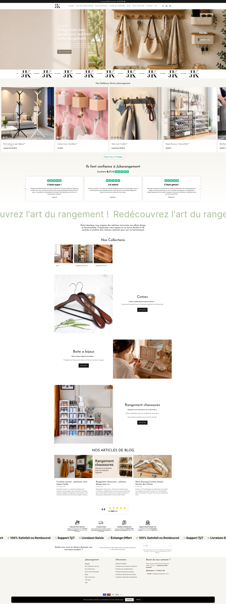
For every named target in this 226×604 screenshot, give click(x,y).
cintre (57, 265)
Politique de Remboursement (125, 572)
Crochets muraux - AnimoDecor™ (67, 144)
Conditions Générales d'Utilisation (126, 577)
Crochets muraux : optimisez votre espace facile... (71, 483)
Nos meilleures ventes (92, 566)
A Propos (88, 580)
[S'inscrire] (170, 546)
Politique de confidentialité (124, 569)
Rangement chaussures (82, 265)
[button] (163, 6)
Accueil (87, 563)
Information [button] (121, 560)
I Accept (129, 599)
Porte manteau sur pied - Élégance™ (14, 144)
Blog (86, 574)
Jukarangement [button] (92, 560)
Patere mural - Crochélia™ (119, 144)
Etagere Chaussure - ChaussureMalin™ (177, 144)
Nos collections (64, 52)
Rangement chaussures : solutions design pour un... (111, 483)
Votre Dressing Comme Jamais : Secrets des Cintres (149, 483)
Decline (138, 599)
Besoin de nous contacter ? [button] (158, 560)
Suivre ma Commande (92, 572)
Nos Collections (90, 569)
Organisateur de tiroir (101, 265)
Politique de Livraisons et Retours (126, 566)
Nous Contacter (90, 577)
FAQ (86, 582)
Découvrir (142, 310)
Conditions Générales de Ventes (126, 574)
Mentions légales (121, 563)
